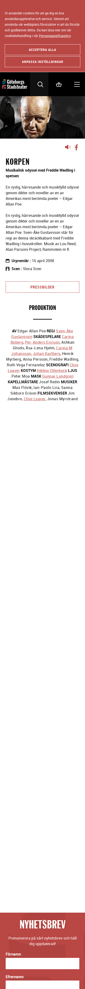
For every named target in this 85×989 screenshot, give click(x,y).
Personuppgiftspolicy (55, 35)
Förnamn (13, 954)
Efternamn (15, 976)
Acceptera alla (42, 49)
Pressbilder (42, 287)
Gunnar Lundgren (58, 376)
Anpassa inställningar (42, 61)
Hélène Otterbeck (52, 370)
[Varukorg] (57, 84)
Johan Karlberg (46, 353)
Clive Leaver (35, 398)
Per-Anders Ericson (42, 342)
